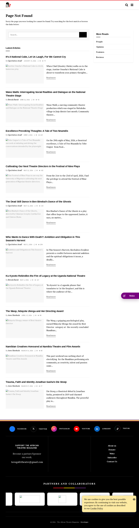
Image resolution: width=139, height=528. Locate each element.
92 (38, 100)
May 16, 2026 (28, 206)
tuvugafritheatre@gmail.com (27, 462)
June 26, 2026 (25, 100)
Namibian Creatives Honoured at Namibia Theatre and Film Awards (43, 346)
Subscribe (112, 457)
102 (41, 170)
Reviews (100, 57)
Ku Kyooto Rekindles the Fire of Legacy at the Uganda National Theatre (45, 275)
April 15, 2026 (26, 315)
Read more (51, 77)
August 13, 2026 (30, 61)
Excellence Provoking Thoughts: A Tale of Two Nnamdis (37, 131)
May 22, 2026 (28, 170)
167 (37, 280)
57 (41, 386)
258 (41, 244)
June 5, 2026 (28, 135)
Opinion (100, 46)
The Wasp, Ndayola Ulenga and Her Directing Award (35, 311)
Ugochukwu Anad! (15, 60)
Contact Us (112, 461)
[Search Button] (83, 34)
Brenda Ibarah (13, 99)
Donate (112, 449)
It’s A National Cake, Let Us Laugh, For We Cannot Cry (36, 56)
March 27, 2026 (27, 386)
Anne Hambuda (14, 315)
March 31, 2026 (27, 351)
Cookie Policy (96, 508)
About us (112, 445)
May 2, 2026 (28, 244)
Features (100, 52)
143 (41, 206)
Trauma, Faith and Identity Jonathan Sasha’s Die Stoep (36, 382)
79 (45, 61)
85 (41, 351)
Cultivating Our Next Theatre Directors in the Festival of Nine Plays (43, 166)
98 (40, 315)
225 (41, 135)
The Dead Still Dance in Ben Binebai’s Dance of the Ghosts (38, 201)
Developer (84, 522)
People (99, 41)
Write (112, 453)
